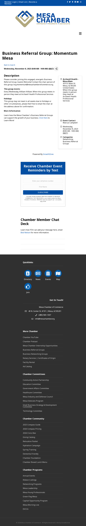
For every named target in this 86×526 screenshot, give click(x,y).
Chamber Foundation (32, 458)
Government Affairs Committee (36, 388)
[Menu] (80, 33)
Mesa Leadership (30, 488)
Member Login (10, 2)
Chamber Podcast (30, 341)
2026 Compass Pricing (32, 429)
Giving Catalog (29, 437)
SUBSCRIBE (43, 192)
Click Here (43, 118)
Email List (23, 2)
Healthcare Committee (32, 392)
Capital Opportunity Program (35, 500)
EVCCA (25, 509)
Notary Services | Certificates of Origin (39, 358)
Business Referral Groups (34, 350)
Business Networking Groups (35, 354)
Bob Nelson (25, 232)
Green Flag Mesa (30, 496)
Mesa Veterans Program (33, 401)
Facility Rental (29, 362)
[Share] (56, 68)
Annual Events (29, 476)
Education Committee (32, 384)
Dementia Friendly (30, 454)
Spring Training (29, 449)
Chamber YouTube (30, 337)
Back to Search (9, 65)
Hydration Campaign (31, 445)
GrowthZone (48, 154)
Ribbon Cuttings (30, 480)
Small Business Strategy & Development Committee (40, 406)
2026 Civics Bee (29, 433)
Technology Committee (32, 411)
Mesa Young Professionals (34, 492)
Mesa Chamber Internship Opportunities (40, 345)
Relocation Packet (30, 441)
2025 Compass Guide (31, 424)
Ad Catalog (27, 366)
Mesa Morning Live (31, 505)
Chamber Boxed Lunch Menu (35, 462)
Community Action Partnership (36, 380)
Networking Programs (32, 484)
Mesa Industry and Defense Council (38, 396)
